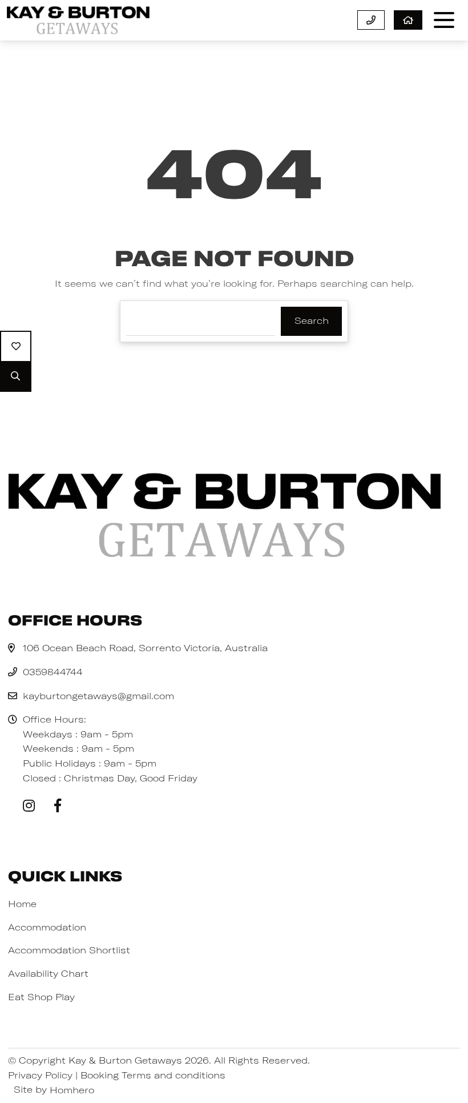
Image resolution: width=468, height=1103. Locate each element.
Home (22, 903)
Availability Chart (48, 973)
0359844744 (53, 671)
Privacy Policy (40, 1075)
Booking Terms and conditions (152, 1075)
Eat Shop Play (41, 996)
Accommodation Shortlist (69, 950)
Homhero (72, 1090)
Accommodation (47, 927)
